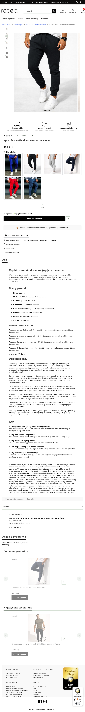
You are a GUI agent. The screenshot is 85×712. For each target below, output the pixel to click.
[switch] (77, 703)
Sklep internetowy (40, 709)
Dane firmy (37, 692)
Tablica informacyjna (14, 692)
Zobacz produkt (19, 597)
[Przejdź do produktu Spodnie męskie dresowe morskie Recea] (32, 188)
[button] (54, 11)
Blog (35, 690)
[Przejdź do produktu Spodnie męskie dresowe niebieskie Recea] (13, 164)
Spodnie (28, 24)
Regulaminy (10, 686)
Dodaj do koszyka (34, 219)
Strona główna (6, 24)
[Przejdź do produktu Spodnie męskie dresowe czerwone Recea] (13, 188)
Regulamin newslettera (14, 688)
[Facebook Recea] (40, 702)
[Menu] (81, 688)
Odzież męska (18, 24)
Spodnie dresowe (40, 24)
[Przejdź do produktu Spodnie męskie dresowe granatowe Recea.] (39, 571)
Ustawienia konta (12, 675)
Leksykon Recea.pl (40, 696)
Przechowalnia (11, 677)
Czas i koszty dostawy (41, 675)
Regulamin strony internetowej (17, 690)
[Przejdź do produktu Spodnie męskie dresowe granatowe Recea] (71, 164)
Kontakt (36, 694)
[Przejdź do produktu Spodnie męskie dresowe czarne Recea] (32, 164)
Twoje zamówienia (13, 673)
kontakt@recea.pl (20, 2)
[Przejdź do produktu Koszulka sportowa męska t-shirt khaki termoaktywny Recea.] (39, 628)
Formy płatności (39, 673)
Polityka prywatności (14, 694)
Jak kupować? (38, 677)
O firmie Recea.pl (39, 686)
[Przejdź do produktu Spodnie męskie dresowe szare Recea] (52, 164)
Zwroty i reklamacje (13, 696)
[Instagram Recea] (45, 702)
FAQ (35, 688)
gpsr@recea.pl (15, 527)
